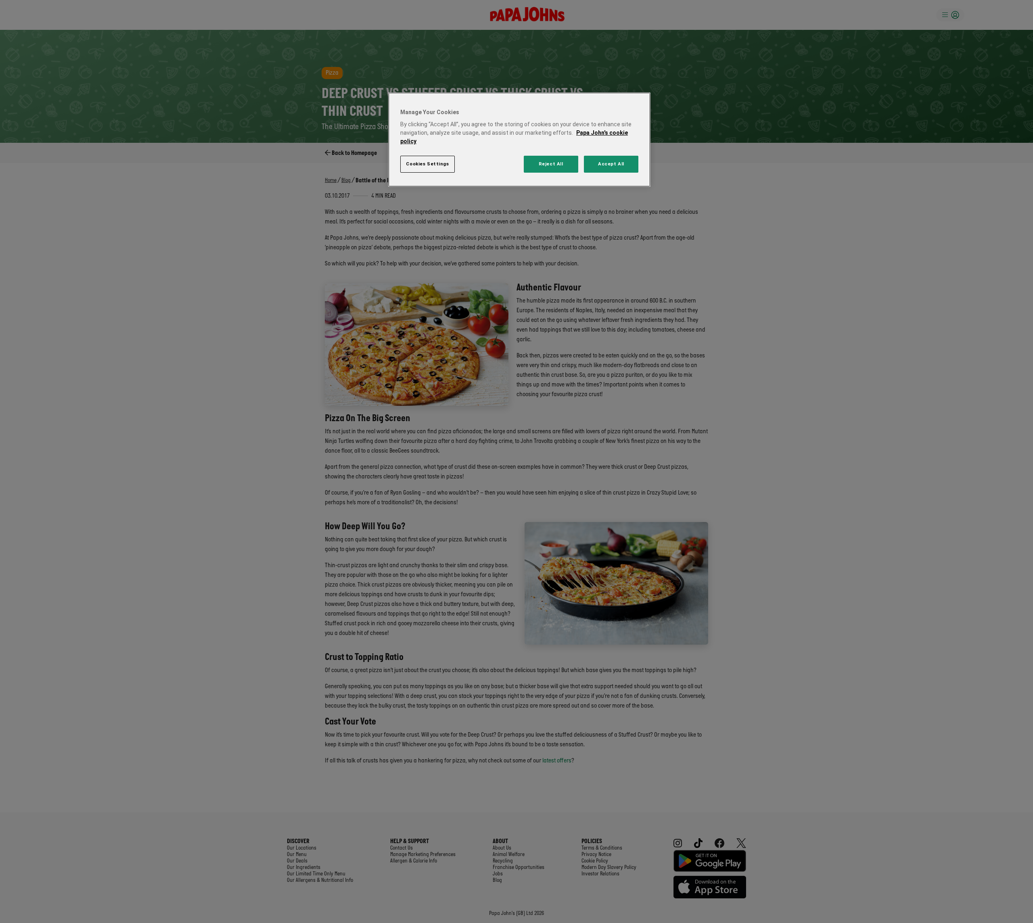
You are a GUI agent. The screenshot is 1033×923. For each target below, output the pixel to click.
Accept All (611, 164)
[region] (519, 139)
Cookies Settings (427, 164)
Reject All (551, 164)
